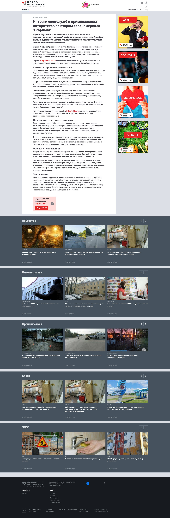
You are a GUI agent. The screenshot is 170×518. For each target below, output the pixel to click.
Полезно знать (32, 272)
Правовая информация (50, 510)
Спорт (26, 375)
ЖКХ (25, 427)
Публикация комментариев (83, 510)
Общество (29, 220)
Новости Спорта (55, 500)
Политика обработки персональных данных (101, 510)
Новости (26, 490)
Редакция (62, 509)
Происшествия (32, 324)
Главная (52, 493)
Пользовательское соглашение (34, 510)
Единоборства (54, 498)
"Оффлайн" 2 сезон (48, 61)
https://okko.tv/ (72, 111)
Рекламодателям (72, 509)
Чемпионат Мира (55, 502)
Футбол (52, 495)
